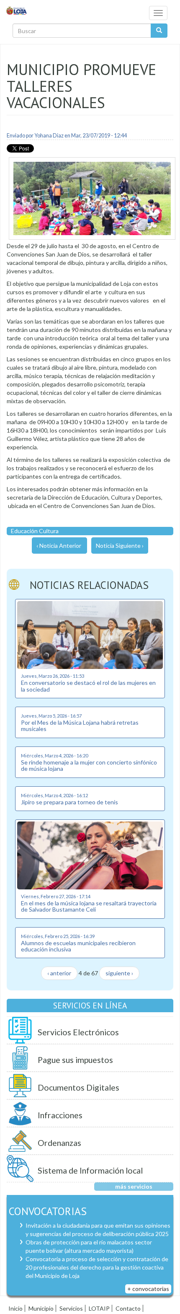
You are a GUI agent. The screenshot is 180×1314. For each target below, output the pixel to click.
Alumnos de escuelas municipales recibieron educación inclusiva (78, 946)
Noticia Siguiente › (120, 545)
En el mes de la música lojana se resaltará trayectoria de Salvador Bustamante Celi (89, 906)
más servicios (133, 1186)
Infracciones (60, 1115)
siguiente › (119, 973)
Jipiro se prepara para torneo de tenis (69, 802)
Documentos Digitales (78, 1087)
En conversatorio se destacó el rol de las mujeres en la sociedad (88, 685)
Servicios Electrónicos (78, 1032)
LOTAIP (99, 1308)
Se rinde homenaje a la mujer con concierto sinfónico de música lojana (89, 765)
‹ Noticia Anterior (58, 545)
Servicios (71, 1308)
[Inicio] (16, 10)
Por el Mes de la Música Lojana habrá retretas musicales (80, 725)
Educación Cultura (35, 530)
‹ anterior (59, 973)
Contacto (128, 1308)
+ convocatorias (148, 1288)
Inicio (15, 1308)
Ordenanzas (59, 1143)
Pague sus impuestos (75, 1060)
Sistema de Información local (90, 1170)
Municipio (41, 1308)
